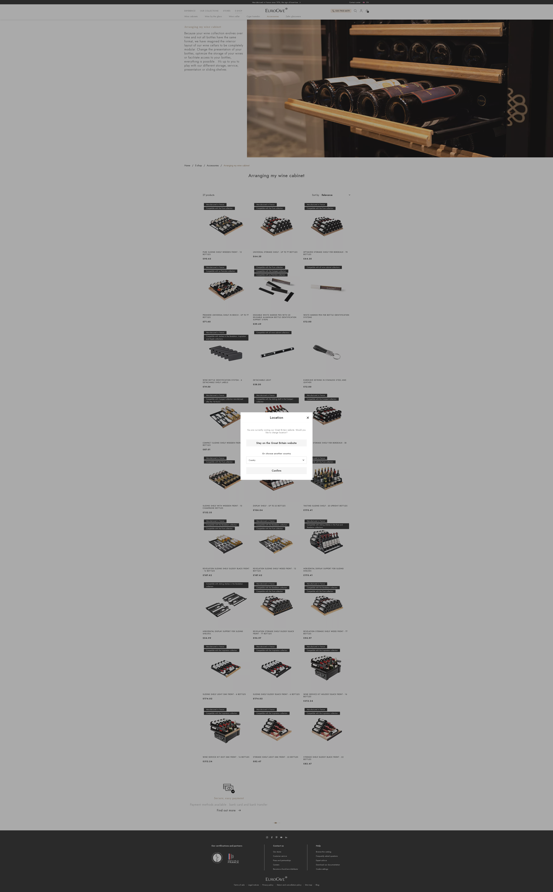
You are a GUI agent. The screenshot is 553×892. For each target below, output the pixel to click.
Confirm (276, 471)
